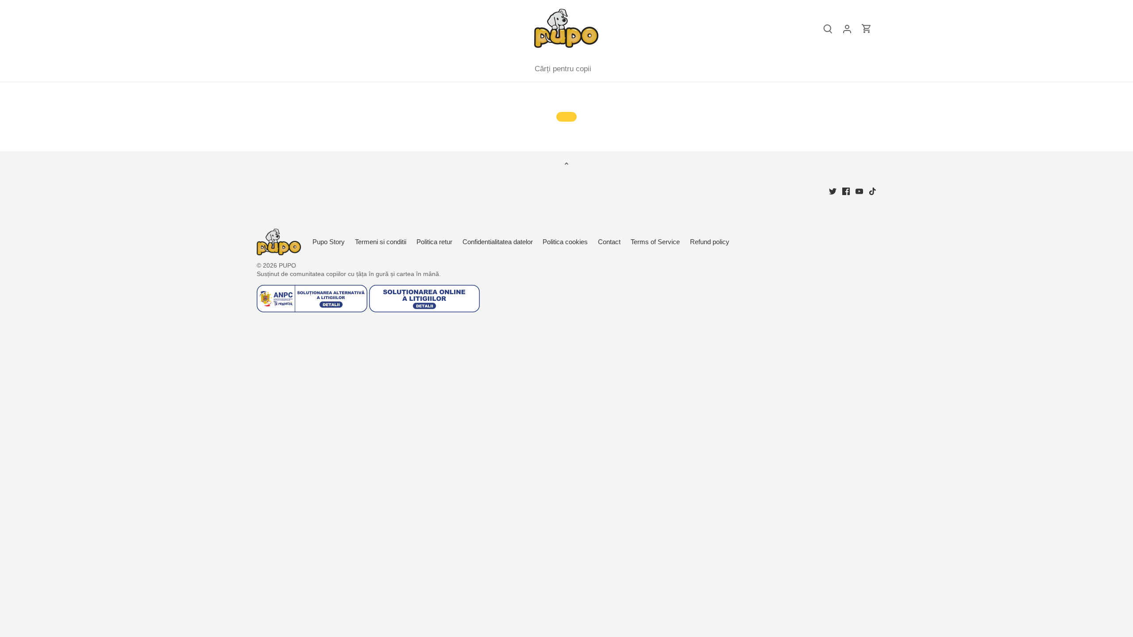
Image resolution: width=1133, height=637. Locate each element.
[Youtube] (859, 191)
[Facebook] (846, 191)
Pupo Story (328, 242)
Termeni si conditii (380, 242)
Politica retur (434, 242)
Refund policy (709, 242)
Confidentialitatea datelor (497, 242)
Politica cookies (565, 242)
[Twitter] (832, 191)
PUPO (287, 265)
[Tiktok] (872, 191)
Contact (610, 242)
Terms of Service (655, 242)
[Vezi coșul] (866, 28)
